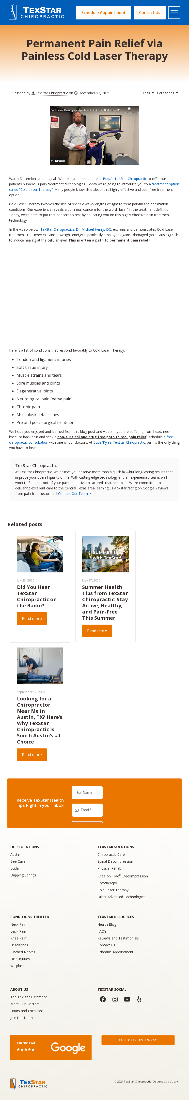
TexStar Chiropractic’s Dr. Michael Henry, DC (75, 229)
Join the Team (21, 1017)
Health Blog (106, 924)
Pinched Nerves (22, 952)
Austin (15, 854)
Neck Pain (18, 924)
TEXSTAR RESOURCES (115, 916)
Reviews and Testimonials (118, 938)
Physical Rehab (109, 868)
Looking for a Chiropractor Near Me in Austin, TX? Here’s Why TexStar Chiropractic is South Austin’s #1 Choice (39, 720)
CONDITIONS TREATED (29, 916)
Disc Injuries (20, 958)
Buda (14, 868)
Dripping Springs (23, 875)
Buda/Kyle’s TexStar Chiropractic (119, 442)
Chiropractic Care (111, 854)
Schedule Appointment (115, 952)
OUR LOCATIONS (24, 846)
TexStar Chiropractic (52, 93)
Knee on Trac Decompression (122, 876)
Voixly (174, 1081)
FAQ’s (102, 931)
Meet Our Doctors (25, 1004)
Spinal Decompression (115, 861)
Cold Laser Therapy (112, 890)
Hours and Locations (27, 1010)
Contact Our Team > (74, 493)
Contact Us (106, 945)
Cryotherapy (107, 883)
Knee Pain (18, 938)
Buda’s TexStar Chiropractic (125, 178)
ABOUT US (19, 989)
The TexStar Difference (28, 997)
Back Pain (18, 931)
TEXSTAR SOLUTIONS (115, 846)
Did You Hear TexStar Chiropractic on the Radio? (37, 596)
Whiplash (17, 965)
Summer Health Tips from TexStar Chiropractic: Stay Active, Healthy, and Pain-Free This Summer (105, 602)
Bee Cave (18, 861)
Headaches (19, 945)
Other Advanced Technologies (121, 896)
